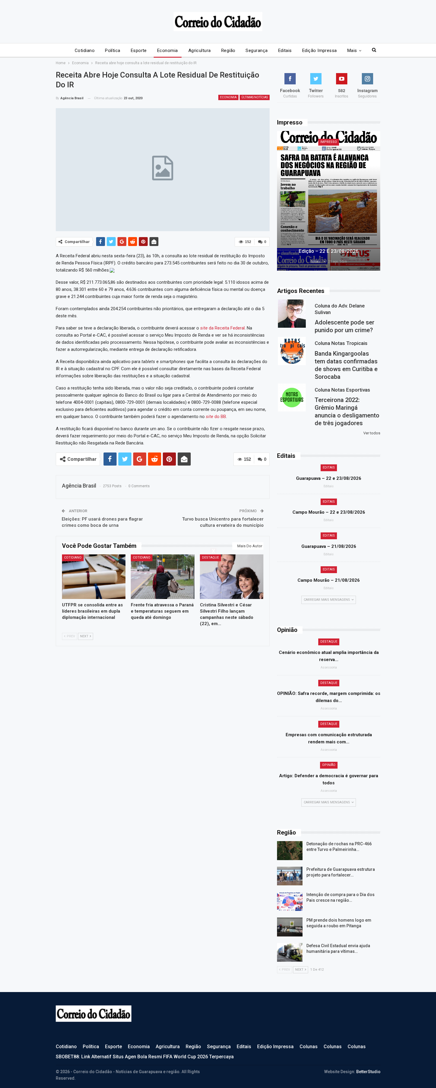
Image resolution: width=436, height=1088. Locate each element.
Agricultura (199, 50)
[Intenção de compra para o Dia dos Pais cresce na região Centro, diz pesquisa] (290, 901)
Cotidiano (85, 50)
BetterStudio (368, 1071)
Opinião (328, 765)
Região (228, 50)
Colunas (309, 1046)
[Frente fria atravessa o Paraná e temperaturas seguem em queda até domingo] (163, 576)
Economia (167, 50)
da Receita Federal (222, 328)
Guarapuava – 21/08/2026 (328, 546)
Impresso (328, 142)
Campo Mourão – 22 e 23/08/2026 (328, 512)
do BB (216, 416)
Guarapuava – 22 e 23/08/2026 (328, 478)
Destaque (210, 557)
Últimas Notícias (254, 97)
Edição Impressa (319, 50)
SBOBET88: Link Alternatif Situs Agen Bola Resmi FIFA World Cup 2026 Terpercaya (145, 1056)
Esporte (139, 50)
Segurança (257, 50)
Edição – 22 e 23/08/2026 (329, 251)
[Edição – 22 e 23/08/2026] (328, 200)
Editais (285, 50)
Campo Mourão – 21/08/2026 (328, 580)
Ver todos (371, 433)
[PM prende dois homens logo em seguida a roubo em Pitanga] (290, 926)
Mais (352, 50)
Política (112, 50)
